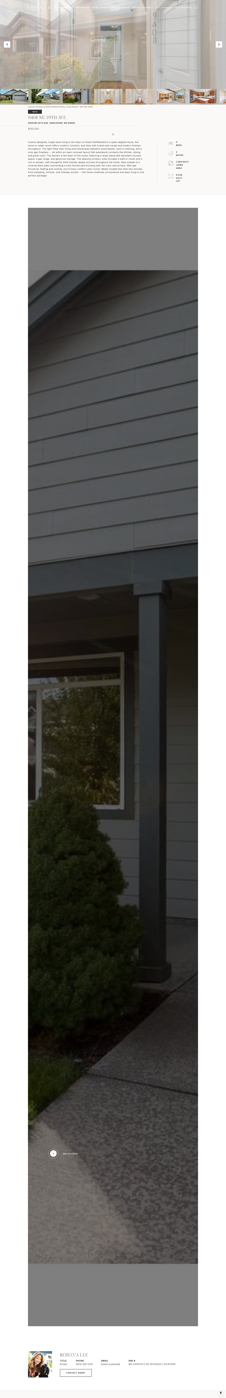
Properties (82, 7)
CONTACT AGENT (75, 1373)
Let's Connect (163, 7)
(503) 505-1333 (84, 1364)
